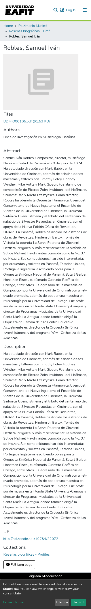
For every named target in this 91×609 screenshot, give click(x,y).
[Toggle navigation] (85, 10)
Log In (71, 10)
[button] (62, 10)
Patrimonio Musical (32, 25)
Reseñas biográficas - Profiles (31, 31)
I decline (62, 602)
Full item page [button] (21, 564)
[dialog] (45, 594)
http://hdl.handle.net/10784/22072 (30, 538)
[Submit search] (55, 10)
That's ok (78, 602)
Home (8, 25)
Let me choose (13, 602)
